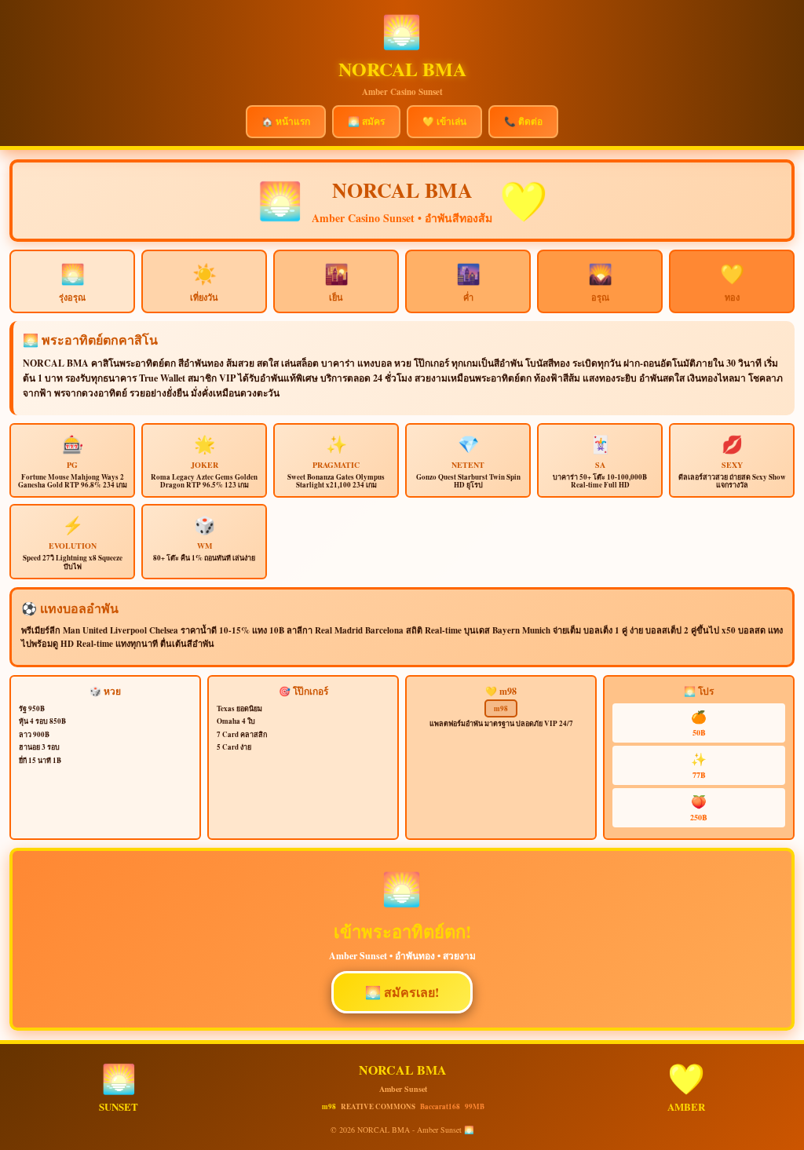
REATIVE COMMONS (378, 1106)
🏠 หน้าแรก (285, 121)
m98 (501, 708)
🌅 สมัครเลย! (402, 992)
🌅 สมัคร (366, 121)
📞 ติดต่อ (523, 121)
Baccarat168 (440, 1106)
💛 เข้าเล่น (444, 121)
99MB (474, 1106)
